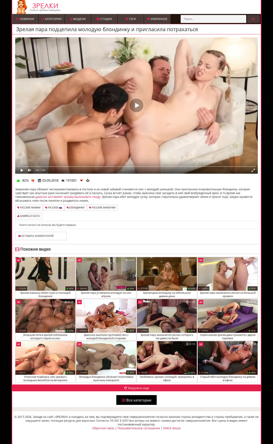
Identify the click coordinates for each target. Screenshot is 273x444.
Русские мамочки (103, 207)
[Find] (253, 19)
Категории (53, 19)
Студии (106, 19)
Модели (79, 19)
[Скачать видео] (87, 180)
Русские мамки (29, 207)
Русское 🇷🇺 (54, 207)
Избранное (158, 19)
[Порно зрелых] (137, 7)
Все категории (138, 400)
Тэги (132, 19)
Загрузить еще (138, 388)
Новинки (26, 19)
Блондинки (76, 207)
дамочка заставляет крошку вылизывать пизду (67, 197)
